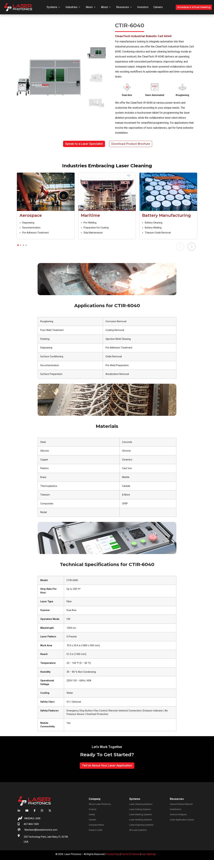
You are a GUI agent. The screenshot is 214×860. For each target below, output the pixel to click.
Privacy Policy (113, 854)
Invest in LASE (95, 830)
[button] (18, 245)
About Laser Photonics (100, 804)
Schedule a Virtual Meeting (193, 7)
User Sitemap (148, 854)
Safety (92, 814)
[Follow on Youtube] (27, 810)
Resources (122, 7)
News (89, 7)
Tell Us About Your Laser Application (107, 765)
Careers (158, 7)
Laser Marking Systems (140, 814)
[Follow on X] (48, 810)
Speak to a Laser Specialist (84, 143)
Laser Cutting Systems (140, 809)
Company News (96, 825)
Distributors (175, 809)
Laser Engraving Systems (141, 825)
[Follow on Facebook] (34, 810)
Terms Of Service (131, 854)
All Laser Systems (137, 830)
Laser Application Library (182, 819)
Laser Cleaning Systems (140, 804)
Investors (142, 7)
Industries (71, 7)
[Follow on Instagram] (42, 810)
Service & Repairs (178, 814)
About (104, 7)
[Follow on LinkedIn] (20, 810)
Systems (52, 7)
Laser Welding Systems (140, 819)
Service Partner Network (181, 804)
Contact (92, 809)
